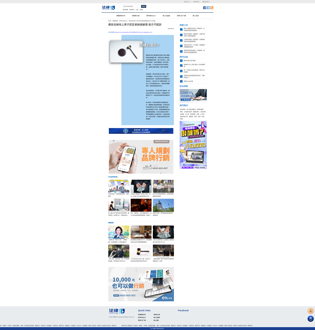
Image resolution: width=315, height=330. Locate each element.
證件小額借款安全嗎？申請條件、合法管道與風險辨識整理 (194, 29)
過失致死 (203, 111)
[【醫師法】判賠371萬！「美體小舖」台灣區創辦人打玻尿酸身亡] (118, 232)
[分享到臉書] (204, 7)
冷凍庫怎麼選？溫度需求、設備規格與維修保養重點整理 (194, 40)
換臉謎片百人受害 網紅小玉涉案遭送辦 (194, 65)
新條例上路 (136, 16)
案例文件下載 (181, 16)
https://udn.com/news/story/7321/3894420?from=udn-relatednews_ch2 (134, 32)
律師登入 (207, 1)
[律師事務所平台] (141, 157)
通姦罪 (141, 9)
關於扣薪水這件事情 (190, 60)
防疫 (195, 116)
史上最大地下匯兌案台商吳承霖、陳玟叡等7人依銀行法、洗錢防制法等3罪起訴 (118, 215)
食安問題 (182, 109)
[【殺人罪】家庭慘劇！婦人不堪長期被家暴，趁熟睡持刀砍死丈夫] (118, 251)
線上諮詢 (196, 16)
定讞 (181, 119)
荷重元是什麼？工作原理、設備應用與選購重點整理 (194, 46)
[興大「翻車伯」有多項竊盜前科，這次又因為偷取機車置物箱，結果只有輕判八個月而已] (141, 205)
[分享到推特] (208, 7)
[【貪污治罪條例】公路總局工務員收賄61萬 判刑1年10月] (163, 232)
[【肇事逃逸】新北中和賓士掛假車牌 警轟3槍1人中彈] (163, 251)
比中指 (202, 114)
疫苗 (203, 116)
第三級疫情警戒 (191, 109)
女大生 (187, 114)
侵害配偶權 (125, 9)
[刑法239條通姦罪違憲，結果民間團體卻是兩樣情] (163, 186)
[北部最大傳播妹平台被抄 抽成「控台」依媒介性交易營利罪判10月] (141, 186)
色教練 (182, 114)
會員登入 (186, 1)
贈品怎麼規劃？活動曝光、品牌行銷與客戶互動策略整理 (194, 35)
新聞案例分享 (120, 16)
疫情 (199, 116)
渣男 (137, 9)
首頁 (109, 21)
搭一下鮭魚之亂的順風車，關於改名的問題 (194, 71)
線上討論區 (166, 16)
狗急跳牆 (192, 114)
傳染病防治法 (184, 116)
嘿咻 (181, 111)
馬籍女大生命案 (188, 81)
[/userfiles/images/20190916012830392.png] (108, 8)
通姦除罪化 (132, 9)
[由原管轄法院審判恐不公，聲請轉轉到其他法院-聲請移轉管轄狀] (141, 232)
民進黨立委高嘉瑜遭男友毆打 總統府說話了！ (194, 76)
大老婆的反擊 (188, 111)
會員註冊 (196, 1)
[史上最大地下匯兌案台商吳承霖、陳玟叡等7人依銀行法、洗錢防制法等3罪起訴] (118, 205)
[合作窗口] (311, 311)
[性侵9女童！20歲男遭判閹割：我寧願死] (118, 186)
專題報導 (115, 21)
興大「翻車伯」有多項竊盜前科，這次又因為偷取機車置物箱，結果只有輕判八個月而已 (141, 215)
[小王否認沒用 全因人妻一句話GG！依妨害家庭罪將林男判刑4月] (141, 251)
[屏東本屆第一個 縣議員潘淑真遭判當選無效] (163, 205)
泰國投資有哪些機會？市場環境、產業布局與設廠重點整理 (194, 51)
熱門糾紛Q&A (151, 16)
